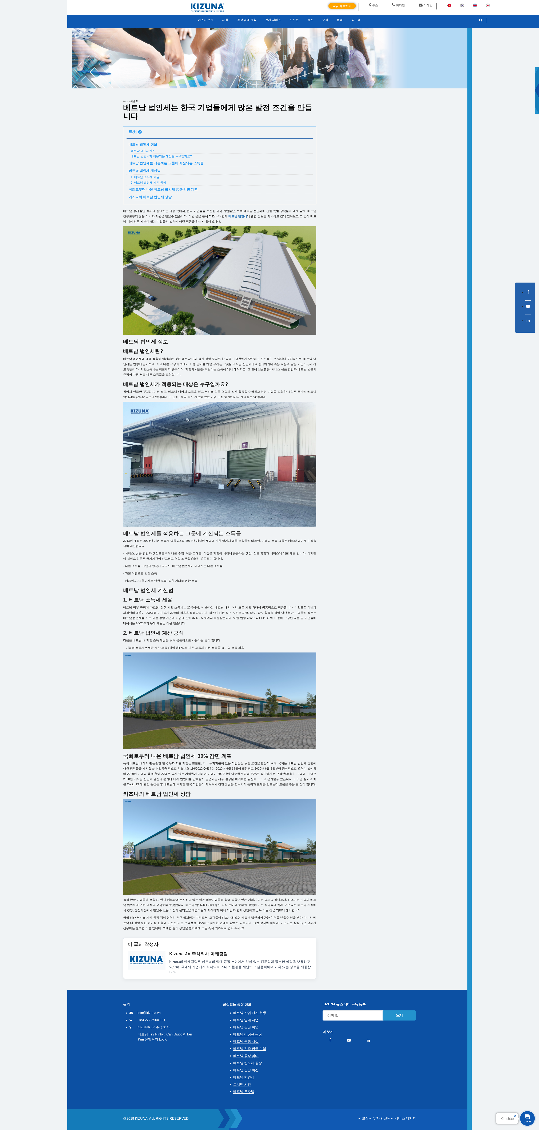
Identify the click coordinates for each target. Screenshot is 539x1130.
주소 (375, 5)
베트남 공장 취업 (246, 1027)
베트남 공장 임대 (246, 1056)
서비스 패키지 (405, 1118)
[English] (475, 5)
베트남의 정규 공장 (247, 1034)
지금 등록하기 (342, 6)
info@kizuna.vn (149, 1013)
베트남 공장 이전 (246, 1070)
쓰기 (399, 1015)
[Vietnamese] (449, 5)
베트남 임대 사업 (246, 1020)
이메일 (428, 5)
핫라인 (400, 5)
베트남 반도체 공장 (247, 1063)
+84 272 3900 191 (151, 1020)
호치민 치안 (242, 1084)
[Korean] (462, 5)
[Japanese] (488, 5)
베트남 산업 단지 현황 (249, 1013)
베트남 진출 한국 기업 (249, 1048)
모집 (365, 1118)
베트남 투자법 (243, 1091)
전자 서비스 (273, 19)
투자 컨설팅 (382, 1118)
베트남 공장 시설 (246, 1041)
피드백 (356, 19)
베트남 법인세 (237, 216)
